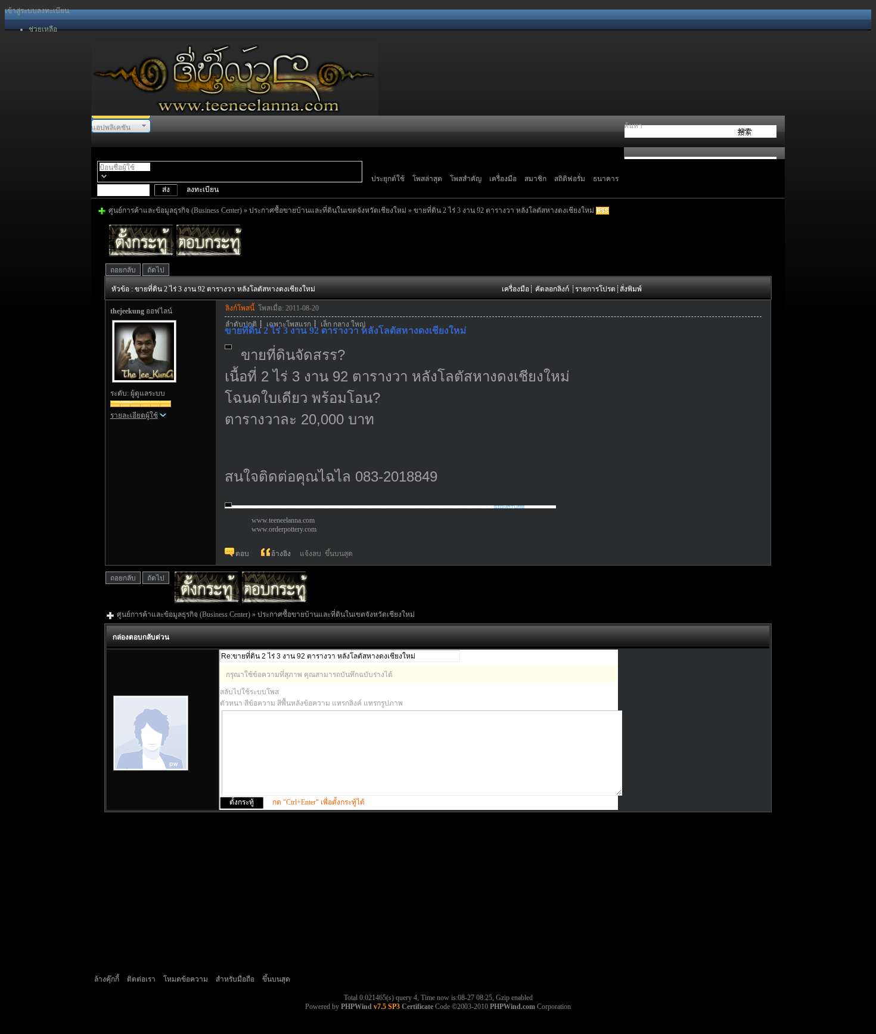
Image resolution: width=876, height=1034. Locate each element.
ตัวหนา (231, 703)
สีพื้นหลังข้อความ (303, 703)
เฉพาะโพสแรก (288, 324)
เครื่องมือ (503, 179)
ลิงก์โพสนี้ (239, 308)
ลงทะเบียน (53, 11)
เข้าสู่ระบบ (21, 11)
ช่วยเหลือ (43, 29)
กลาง (341, 324)
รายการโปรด (595, 289)
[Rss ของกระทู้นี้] (602, 210)
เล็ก (326, 324)
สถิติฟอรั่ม (569, 179)
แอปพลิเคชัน (111, 127)
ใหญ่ (358, 324)
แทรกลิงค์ (347, 703)
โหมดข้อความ (185, 979)
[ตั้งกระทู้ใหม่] (207, 601)
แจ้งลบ (310, 553)
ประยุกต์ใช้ (388, 179)
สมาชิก (535, 179)
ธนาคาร (606, 179)
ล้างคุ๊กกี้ (106, 979)
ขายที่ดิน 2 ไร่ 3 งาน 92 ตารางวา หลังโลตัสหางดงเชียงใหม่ (504, 210)
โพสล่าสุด (427, 179)
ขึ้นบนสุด (339, 553)
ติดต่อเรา (141, 979)
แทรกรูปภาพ (383, 703)
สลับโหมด (104, 176)
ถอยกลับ (123, 270)
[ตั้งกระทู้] (142, 254)
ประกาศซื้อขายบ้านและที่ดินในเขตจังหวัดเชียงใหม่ (327, 210)
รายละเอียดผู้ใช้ (134, 415)
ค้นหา (633, 126)
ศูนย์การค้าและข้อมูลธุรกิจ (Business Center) (175, 210)
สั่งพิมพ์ (631, 289)
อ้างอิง (281, 553)
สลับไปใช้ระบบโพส (249, 692)
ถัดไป (155, 270)
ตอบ (242, 553)
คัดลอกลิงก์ (552, 289)
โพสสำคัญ (466, 179)
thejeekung (127, 311)
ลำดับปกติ (241, 324)
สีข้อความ (259, 703)
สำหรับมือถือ (235, 979)
